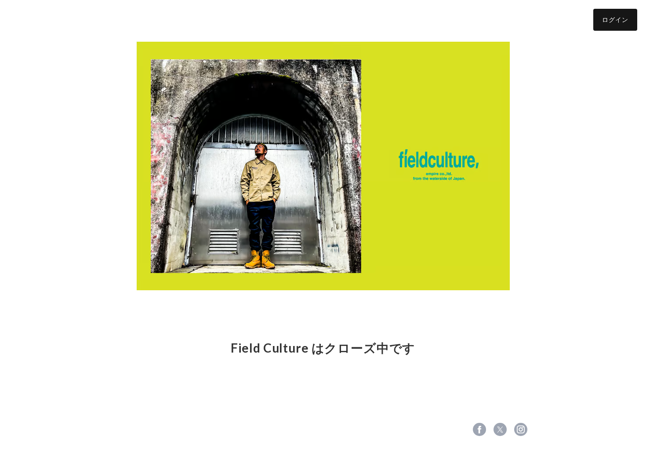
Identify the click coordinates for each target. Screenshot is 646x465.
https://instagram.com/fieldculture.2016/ (520, 429)
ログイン (615, 19)
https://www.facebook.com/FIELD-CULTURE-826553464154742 (479, 429)
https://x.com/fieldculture (500, 429)
